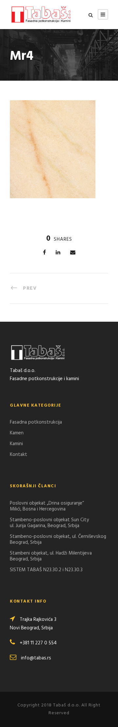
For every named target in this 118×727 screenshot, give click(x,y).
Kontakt (18, 455)
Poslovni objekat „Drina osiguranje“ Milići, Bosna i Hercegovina (47, 506)
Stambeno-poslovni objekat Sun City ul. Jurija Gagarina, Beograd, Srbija (49, 523)
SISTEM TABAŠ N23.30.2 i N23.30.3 (46, 570)
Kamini (16, 444)
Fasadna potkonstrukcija (36, 422)
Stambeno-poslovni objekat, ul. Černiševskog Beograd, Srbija (58, 539)
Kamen (17, 433)
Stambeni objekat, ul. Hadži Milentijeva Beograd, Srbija (51, 556)
